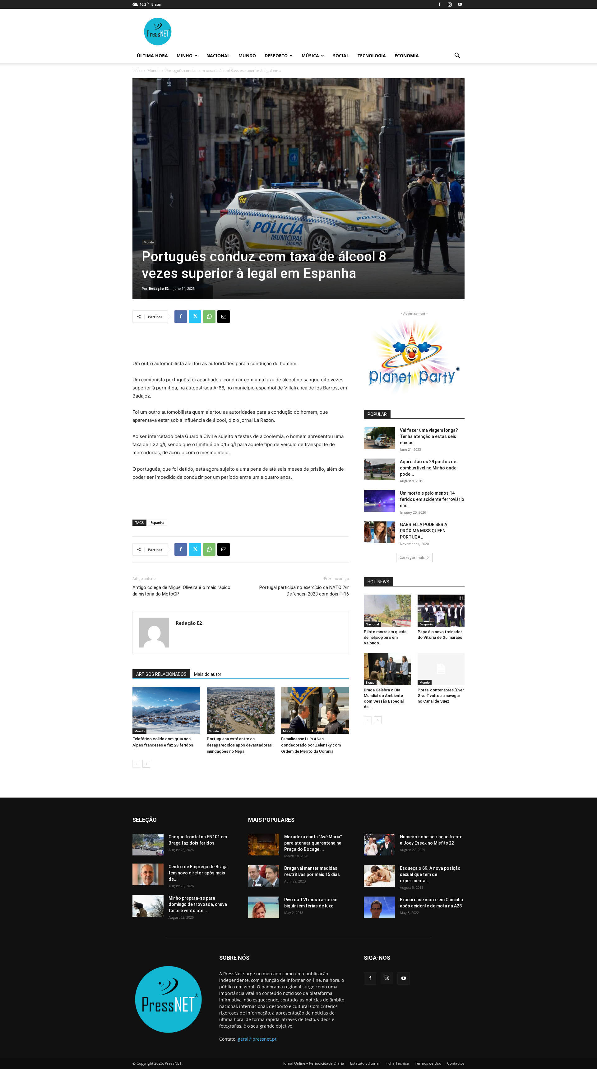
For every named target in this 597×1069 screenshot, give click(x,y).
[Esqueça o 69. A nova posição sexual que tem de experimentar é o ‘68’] (379, 876)
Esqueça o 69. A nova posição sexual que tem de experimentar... (430, 874)
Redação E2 (159, 288)
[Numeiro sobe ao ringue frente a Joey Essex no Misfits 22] (379, 844)
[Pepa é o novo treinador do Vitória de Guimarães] (441, 611)
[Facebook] (439, 4)
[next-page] (146, 764)
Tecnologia (372, 56)
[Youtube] (460, 4)
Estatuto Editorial (365, 1063)
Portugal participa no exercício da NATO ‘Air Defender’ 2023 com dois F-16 (304, 591)
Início (136, 70)
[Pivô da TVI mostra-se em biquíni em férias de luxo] (263, 907)
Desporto (276, 56)
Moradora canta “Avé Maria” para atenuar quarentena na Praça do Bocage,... (313, 843)
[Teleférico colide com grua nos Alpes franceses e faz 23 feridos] (166, 710)
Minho (184, 56)
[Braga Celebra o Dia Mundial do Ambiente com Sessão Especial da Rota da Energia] (387, 669)
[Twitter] (195, 316)
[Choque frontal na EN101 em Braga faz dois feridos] (148, 844)
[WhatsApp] (209, 316)
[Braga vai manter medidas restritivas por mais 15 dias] (263, 876)
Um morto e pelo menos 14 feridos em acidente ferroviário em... (432, 499)
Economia (407, 56)
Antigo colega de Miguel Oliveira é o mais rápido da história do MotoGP (181, 591)
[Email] (223, 316)
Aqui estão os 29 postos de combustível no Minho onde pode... (428, 468)
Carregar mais (412, 557)
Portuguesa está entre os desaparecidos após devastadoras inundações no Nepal (239, 745)
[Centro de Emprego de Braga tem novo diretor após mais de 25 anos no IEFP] (148, 874)
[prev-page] (136, 764)
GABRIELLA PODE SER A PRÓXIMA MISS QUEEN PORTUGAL (423, 530)
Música (310, 56)
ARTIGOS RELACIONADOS (161, 674)
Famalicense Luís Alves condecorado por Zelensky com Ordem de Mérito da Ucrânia (311, 745)
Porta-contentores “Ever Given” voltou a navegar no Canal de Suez (441, 696)
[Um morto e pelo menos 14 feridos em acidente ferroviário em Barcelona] (379, 501)
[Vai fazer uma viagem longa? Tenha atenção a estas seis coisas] (379, 438)
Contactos (456, 1063)
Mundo (247, 56)
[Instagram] (449, 4)
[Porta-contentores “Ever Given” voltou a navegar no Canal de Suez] (441, 669)
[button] (457, 56)
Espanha (157, 522)
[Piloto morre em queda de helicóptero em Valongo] (387, 611)
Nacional (218, 56)
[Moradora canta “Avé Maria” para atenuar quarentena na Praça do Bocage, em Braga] (263, 844)
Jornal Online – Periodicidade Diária (313, 1063)
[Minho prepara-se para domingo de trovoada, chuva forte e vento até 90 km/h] (148, 906)
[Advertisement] (240, 343)
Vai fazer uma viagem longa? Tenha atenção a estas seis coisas (429, 436)
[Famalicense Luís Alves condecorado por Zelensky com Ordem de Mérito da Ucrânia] (315, 710)
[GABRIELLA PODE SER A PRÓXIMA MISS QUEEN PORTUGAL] (379, 532)
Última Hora (152, 56)
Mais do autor (207, 674)
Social (341, 56)
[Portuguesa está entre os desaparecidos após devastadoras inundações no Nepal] (241, 710)
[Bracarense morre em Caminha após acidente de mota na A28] (379, 907)
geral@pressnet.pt (257, 1039)
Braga (370, 682)
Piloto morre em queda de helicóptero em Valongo (385, 637)
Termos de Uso (428, 1063)
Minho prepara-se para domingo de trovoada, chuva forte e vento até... (198, 904)
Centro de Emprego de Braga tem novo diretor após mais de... (198, 873)
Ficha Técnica (397, 1063)
